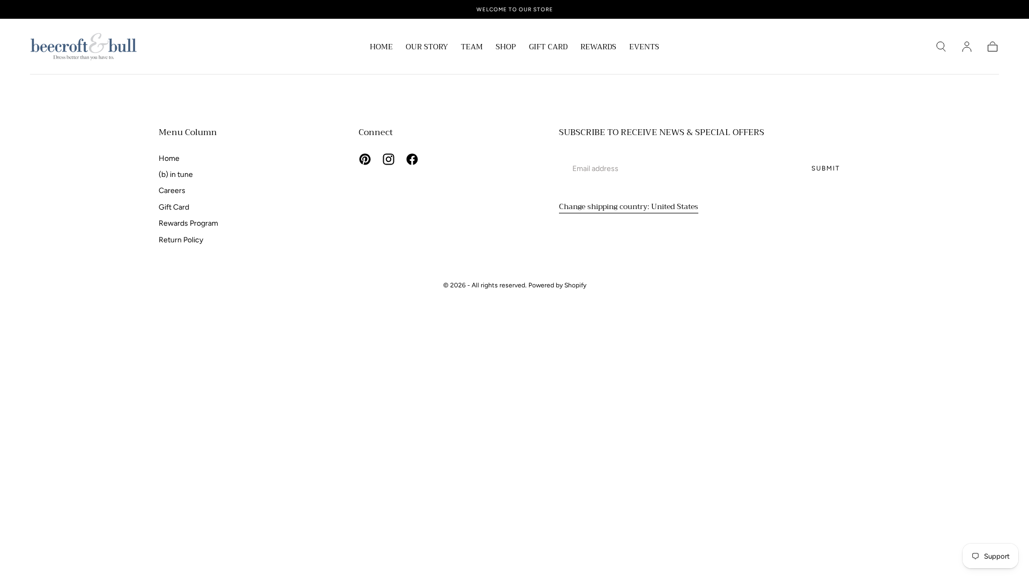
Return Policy (181, 239)
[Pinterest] (365, 159)
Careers (172, 190)
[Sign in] (966, 46)
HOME (381, 47)
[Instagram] (388, 159)
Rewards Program (188, 223)
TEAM (472, 47)
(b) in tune (176, 174)
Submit (825, 168)
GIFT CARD (548, 47)
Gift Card (174, 207)
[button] (941, 46)
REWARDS (598, 47)
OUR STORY (427, 47)
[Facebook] (412, 159)
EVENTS (644, 47)
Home (169, 158)
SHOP (506, 47)
